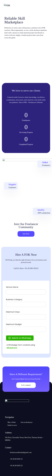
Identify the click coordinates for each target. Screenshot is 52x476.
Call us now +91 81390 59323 (26, 268)
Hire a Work (12, 422)
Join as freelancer (26, 422)
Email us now (12, 425)
